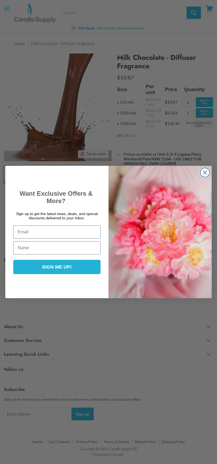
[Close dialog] (205, 172)
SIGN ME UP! (57, 267)
